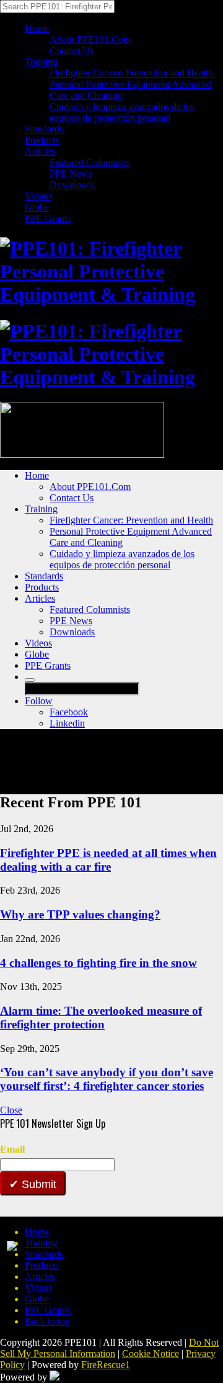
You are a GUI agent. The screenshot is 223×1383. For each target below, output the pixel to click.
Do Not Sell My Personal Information (109, 1348)
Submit (37, 1184)
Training (41, 62)
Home (37, 28)
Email (12, 1149)
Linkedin (67, 723)
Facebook (69, 712)
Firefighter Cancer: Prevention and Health (131, 73)
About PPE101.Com (90, 39)
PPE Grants (48, 218)
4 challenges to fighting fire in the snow (98, 962)
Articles (40, 151)
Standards (44, 129)
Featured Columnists (90, 162)
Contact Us (72, 50)
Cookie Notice (150, 1353)
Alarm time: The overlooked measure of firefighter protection (101, 1017)
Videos (38, 196)
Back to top (47, 1321)
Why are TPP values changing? (80, 914)
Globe (37, 207)
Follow (39, 701)
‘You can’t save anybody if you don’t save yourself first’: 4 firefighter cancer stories (106, 1079)
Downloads (72, 184)
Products (42, 140)
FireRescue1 (105, 1364)
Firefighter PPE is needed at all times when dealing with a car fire (108, 859)
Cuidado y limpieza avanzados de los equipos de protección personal (122, 112)
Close (11, 1110)
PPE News (71, 173)
